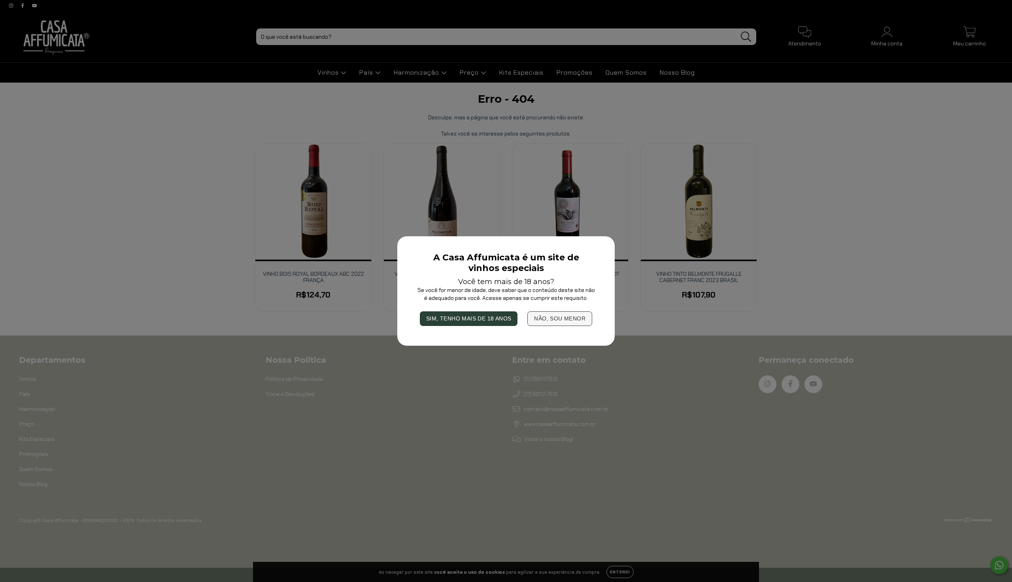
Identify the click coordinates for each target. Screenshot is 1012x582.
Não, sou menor (559, 318)
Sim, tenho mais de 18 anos (468, 318)
